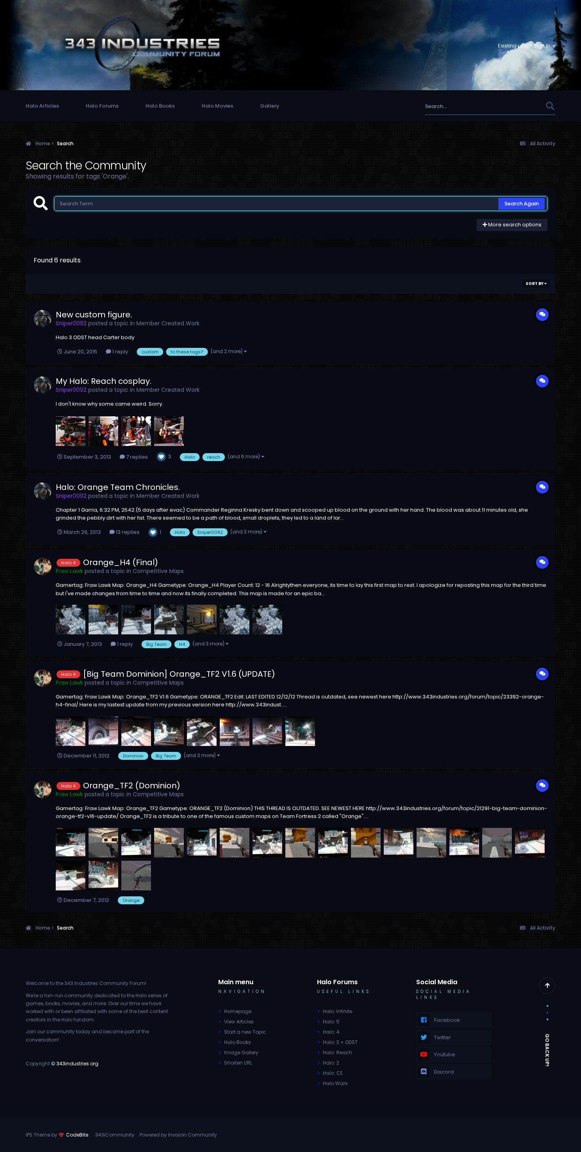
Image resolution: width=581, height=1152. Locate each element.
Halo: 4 (331, 1032)
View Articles (239, 1021)
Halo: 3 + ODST (340, 1042)
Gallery (269, 106)
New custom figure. (94, 314)
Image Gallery (241, 1052)
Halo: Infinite (337, 1011)
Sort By (535, 284)
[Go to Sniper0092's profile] (42, 318)
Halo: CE (333, 1073)
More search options (514, 224)
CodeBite (77, 1134)
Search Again (521, 203)
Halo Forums (102, 106)
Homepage (237, 1011)
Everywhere (520, 106)
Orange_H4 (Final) (120, 562)
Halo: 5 (331, 1021)
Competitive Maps (158, 571)
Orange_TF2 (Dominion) (131, 785)
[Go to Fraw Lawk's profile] (42, 566)
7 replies (136, 457)
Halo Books (160, 106)
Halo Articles (42, 106)
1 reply (119, 351)
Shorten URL (238, 1062)
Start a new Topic (245, 1032)
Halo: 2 (331, 1062)
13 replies (127, 532)
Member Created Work (168, 323)
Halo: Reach (337, 1052)
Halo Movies (217, 106)
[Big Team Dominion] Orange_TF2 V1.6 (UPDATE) (179, 673)
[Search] (550, 106)
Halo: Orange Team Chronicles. (118, 487)
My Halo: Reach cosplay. (103, 381)
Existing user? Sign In (525, 45)
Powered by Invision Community (178, 1134)
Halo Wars (335, 1083)
